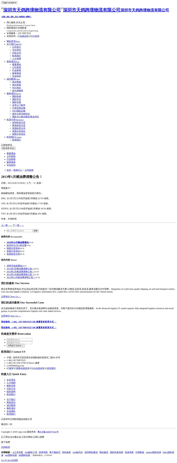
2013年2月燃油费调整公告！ (20, 271)
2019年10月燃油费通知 (18, 242)
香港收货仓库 (18, 125)
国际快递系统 (116, 452)
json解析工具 (31, 452)
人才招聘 (16, 58)
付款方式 (16, 53)
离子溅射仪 (54, 452)
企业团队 (11, 411)
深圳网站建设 (91, 452)
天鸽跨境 (5, 447)
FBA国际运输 (18, 111)
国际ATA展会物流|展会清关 (25, 117)
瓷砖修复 (66, 452)
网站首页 (13, 41)
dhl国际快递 (24, 455)
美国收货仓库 (18, 128)
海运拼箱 (16, 85)
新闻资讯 (13, 61)
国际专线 (16, 102)
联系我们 (16, 56)
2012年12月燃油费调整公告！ (21, 277)
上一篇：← (6, 225)
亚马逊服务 (17, 90)
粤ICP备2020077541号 (48, 432)
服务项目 (14, 93)
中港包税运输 (18, 108)
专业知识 (16, 76)
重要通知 (16, 64)
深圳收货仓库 (18, 122)
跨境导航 (43, 452)
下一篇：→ (18, 225)
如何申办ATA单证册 (16, 245)
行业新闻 (16, 70)
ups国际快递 (11, 455)
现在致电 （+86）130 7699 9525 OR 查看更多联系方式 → (29, 322)
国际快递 (16, 96)
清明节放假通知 (14, 266)
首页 (9, 170)
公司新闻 (16, 67)
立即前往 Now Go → (11, 296)
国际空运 (16, 99)
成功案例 (13, 79)
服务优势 (11, 386)
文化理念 (16, 50)
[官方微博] (10, 368)
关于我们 (14, 44)
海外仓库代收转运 (21, 114)
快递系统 (129, 452)
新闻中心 (17, 170)
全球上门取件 (18, 105)
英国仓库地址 (18, 131)
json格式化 (78, 452)
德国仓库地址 (18, 134)
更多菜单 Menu (8, 148)
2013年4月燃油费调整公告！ (20, 268)
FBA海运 (16, 87)
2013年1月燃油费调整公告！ (20, 274)
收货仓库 (15, 119)
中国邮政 (139, 452)
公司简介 (16, 47)
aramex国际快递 (153, 452)
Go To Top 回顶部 (9, 460)
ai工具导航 (18, 452)
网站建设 (103, 452)
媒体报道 (16, 73)
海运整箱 (16, 82)
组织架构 (11, 391)
